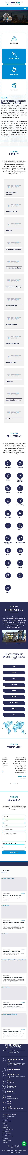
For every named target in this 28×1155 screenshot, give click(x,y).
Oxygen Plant (5, 1142)
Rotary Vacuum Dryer (11, 324)
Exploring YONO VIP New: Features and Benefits (13, 1004)
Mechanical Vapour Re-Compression (12, 193)
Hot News (23, 893)
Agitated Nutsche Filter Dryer (13, 400)
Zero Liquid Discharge (11, 211)
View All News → (4, 872)
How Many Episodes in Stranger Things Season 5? (13, 977)
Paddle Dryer (9, 230)
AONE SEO (17, 1152)
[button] (7, 643)
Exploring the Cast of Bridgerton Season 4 (12, 1031)
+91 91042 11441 (11, 1082)
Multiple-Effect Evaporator (12, 343)
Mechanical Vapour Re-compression (9, 1114)
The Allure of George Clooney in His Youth (12, 895)
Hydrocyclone (9, 381)
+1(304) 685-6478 (11, 1093)
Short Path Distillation (7, 1140)
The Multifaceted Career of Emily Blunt (11, 951)
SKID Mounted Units (6, 1131)
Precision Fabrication (11, 362)
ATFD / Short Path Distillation (13, 268)
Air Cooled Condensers (7, 1121)
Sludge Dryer (9, 419)
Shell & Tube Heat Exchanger (8, 1136)
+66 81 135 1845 (11, 1087)
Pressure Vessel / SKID (11, 306)
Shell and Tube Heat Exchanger (14, 287)
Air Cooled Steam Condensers (13, 249)
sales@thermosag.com (12, 1098)
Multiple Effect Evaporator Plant (9, 1117)
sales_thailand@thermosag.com (15, 1108)
